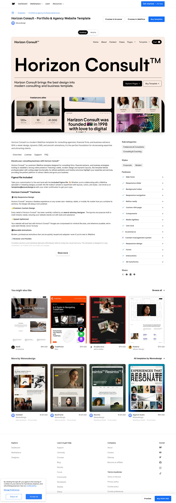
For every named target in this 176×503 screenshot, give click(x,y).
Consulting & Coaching (132, 151)
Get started (153, 4)
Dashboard (22, 4)
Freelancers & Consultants (133, 147)
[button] (36, 4)
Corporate (127, 165)
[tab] (17, 155)
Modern (138, 165)
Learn (47, 4)
